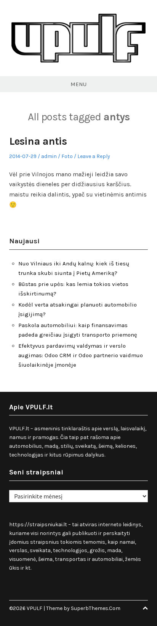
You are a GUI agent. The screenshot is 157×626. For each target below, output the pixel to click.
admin (49, 156)
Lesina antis (38, 141)
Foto (67, 156)
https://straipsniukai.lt (38, 524)
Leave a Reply (93, 156)
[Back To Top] (145, 608)
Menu (78, 84)
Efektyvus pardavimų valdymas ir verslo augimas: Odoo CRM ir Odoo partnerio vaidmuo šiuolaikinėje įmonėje (80, 355)
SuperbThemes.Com (95, 608)
